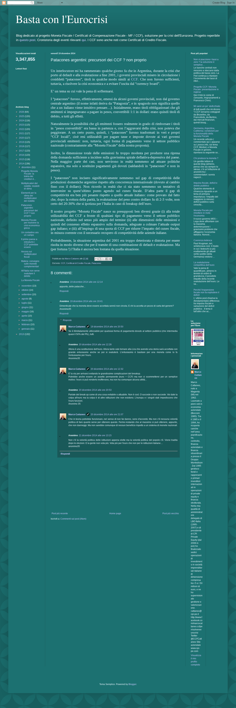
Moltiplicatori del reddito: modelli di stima (30, 186)
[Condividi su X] (103, 259)
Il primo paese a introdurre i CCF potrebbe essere (29, 243)
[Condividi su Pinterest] (110, 259)
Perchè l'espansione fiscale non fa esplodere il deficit (206, 292)
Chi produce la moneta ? (206, 158)
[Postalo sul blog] (100, 259)
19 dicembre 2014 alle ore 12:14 (86, 282)
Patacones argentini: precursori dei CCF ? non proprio (29, 210)
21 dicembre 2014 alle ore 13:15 (95, 435)
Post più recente (60, 513)
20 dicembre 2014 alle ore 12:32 (107, 369)
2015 (22, 159)
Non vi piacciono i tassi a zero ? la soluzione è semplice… (206, 62)
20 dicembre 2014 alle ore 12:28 (95, 344)
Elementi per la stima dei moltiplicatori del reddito (29, 197)
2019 (22, 142)
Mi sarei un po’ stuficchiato (207, 106)
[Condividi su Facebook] (107, 259)
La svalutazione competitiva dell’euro (204, 263)
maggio (26, 311)
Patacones (96, 263)
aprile (25, 316)
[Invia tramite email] (96, 259)
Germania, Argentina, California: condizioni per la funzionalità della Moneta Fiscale (206, 132)
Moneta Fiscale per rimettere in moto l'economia (203, 213)
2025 (22, 116)
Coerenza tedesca (203, 240)
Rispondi (64, 291)
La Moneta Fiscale (30, 280)
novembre (27, 286)
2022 (22, 129)
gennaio (26, 329)
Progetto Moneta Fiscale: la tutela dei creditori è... (29, 175)
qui (84, 40)
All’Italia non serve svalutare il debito (30, 273)
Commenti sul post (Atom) (73, 519)
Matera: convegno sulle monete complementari (30, 264)
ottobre (25, 290)
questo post (27, 40)
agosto (25, 298)
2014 (22, 163)
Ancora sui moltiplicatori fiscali (29, 254)
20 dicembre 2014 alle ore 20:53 (95, 390)
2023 (22, 124)
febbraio (26, 324)
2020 (22, 138)
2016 (22, 155)
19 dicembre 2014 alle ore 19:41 (86, 301)
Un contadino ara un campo (30, 233)
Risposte (67, 320)
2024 (22, 120)
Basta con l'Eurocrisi (62, 18)
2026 (22, 112)
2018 (22, 146)
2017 (22, 150)
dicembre (27, 167)
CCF (134, 79)
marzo (25, 320)
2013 (22, 334)
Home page (115, 513)
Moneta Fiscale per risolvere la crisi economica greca (30, 224)
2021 (22, 133)
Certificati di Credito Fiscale (78, 263)
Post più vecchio (170, 513)
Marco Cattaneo (76, 326)
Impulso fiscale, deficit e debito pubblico (205, 184)
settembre (27, 294)
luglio (25, 303)
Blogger (132, 684)
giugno (25, 307)
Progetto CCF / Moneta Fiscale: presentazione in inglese (206, 89)
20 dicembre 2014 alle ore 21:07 (107, 414)
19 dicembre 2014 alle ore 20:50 (107, 326)
